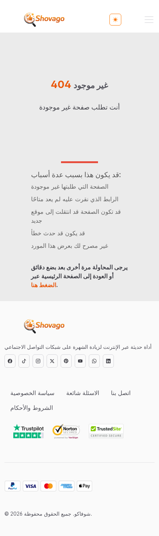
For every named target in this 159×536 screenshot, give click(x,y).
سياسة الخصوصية (32, 393)
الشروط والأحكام (31, 407)
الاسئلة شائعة (82, 393)
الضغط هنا (43, 285)
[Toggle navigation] (149, 19)
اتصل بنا (121, 393)
